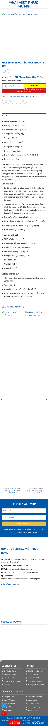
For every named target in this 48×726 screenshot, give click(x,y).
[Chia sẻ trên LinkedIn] (25, 102)
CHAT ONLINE (38, 722)
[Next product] (4, 71)
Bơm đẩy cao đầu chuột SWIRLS (12, 492)
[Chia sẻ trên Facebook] (8, 102)
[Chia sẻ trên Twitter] (12, 102)
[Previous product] (8, 71)
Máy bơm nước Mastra (17, 96)
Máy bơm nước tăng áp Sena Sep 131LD (35, 492)
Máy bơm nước (31, 96)
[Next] (46, 404)
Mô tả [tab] (4, 115)
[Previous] (1, 404)
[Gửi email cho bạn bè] (16, 102)
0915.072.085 (14, 722)
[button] (3, 4)
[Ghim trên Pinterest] (21, 102)
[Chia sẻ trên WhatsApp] (4, 102)
